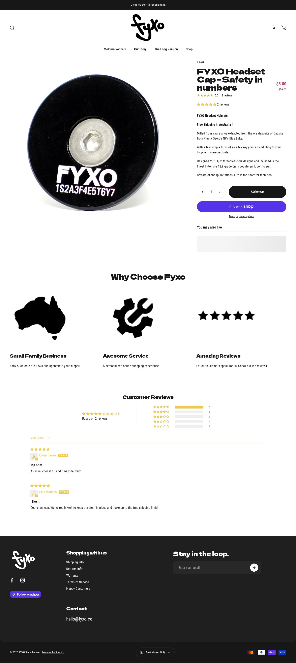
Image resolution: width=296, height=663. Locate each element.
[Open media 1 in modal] (96, 146)
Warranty (72, 575)
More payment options (241, 216)
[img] (40, 449)
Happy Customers (78, 589)
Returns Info (74, 569)
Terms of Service (77, 582)
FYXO (200, 62)
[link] (55, 318)
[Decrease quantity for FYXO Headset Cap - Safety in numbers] (201, 192)
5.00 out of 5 (111, 414)
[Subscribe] (254, 568)
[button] (207, 104)
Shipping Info (75, 562)
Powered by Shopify (53, 652)
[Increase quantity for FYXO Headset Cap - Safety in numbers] (220, 192)
